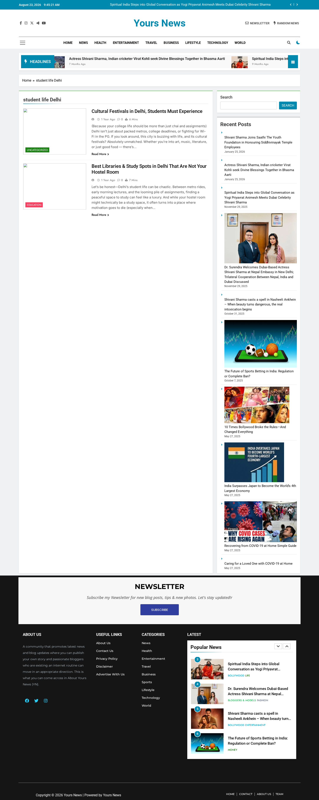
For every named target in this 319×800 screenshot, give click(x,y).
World (240, 43)
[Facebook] (27, 700)
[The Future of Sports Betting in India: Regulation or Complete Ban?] (260, 366)
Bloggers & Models (242, 700)
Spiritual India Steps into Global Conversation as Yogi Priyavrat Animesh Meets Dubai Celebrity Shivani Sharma (190, 5)
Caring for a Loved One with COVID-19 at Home (258, 564)
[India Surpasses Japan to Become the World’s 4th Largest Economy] (254, 481)
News (83, 43)
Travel (151, 43)
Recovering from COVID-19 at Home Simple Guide (260, 546)
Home (67, 43)
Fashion (262, 700)
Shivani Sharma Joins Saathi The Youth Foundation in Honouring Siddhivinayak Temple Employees (258, 142)
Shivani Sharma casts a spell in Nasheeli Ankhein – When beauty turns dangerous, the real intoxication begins (260, 304)
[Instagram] (45, 700)
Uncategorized (37, 150)
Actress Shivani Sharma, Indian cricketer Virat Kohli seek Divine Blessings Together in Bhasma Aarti (117, 59)
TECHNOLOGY (217, 43)
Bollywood (236, 676)
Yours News (160, 23)
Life (247, 676)
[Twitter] (36, 700)
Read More (99, 154)
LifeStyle (193, 43)
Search (226, 97)
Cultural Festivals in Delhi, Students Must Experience (147, 111)
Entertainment (126, 43)
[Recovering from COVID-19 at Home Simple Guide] (260, 541)
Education (34, 205)
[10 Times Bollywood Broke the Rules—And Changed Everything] (256, 422)
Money (232, 750)
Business (171, 43)
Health (100, 43)
